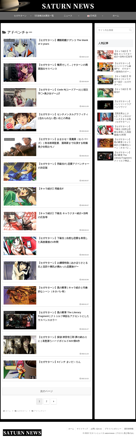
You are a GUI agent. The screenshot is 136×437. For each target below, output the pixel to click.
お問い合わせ (96, 429)
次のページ (46, 391)
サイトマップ (82, 429)
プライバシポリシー (113, 429)
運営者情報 (128, 429)
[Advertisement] (115, 186)
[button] (130, 30)
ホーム (71, 429)
